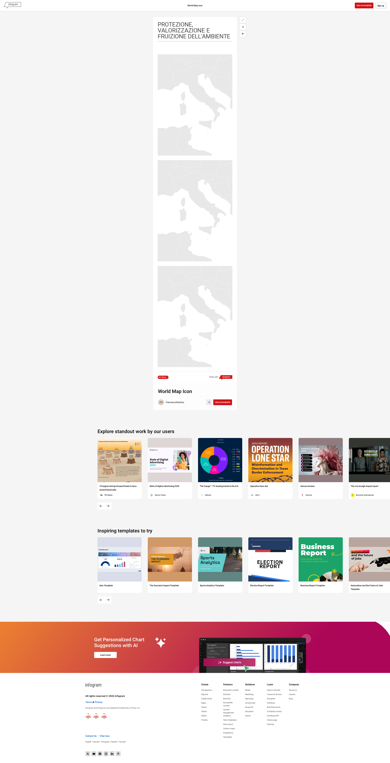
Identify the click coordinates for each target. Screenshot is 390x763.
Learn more (105, 655)
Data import (228, 724)
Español (114, 742)
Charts (204, 707)
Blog (291, 698)
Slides (203, 716)
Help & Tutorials (273, 690)
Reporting (249, 698)
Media (247, 690)
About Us (293, 690)
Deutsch (96, 742)
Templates (227, 737)
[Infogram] (12, 5)
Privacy (99, 702)
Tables (204, 711)
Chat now (105, 736)
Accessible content (228, 704)
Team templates (230, 720)
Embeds (226, 694)
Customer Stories (274, 694)
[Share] (243, 27)
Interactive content (230, 690)
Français (122, 742)
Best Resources (273, 707)
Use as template (364, 5)
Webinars (271, 703)
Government (250, 703)
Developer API (273, 716)
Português (105, 742)
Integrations (228, 733)
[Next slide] (108, 506)
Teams (248, 716)
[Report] (243, 34)
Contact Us (91, 736)
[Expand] (243, 20)
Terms (88, 702)
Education (249, 711)
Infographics (206, 690)
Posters (204, 720)
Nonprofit (249, 707)
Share (163, 377)
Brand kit (226, 698)
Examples (271, 698)
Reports (204, 694)
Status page (272, 720)
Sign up (380, 5)
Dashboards (206, 698)
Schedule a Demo (274, 711)
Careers (292, 694)
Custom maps (229, 728)
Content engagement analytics (228, 712)
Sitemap (270, 724)
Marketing (249, 694)
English (88, 742)
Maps (203, 703)
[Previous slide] (101, 506)
